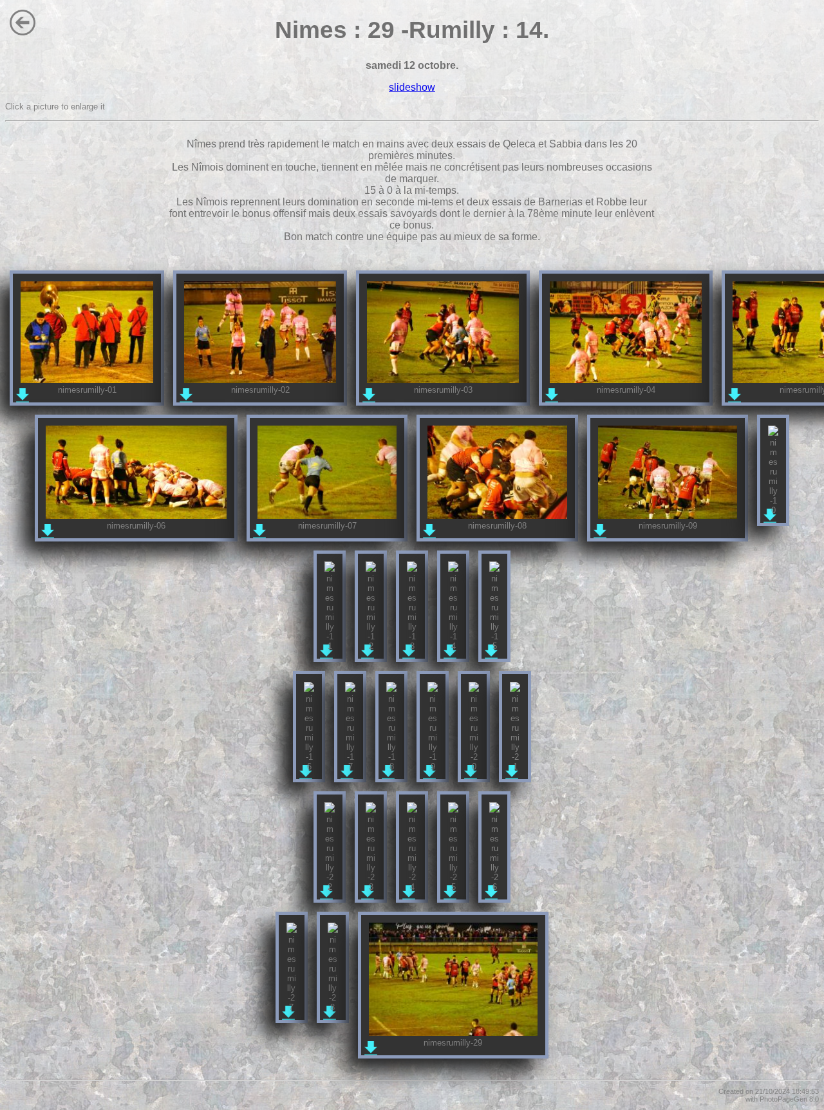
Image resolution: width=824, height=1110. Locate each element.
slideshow (412, 87)
